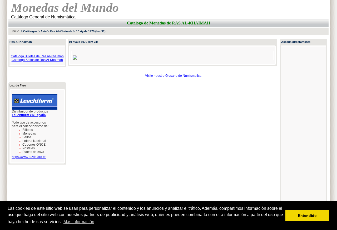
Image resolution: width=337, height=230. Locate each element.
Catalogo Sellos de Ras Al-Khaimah (37, 60)
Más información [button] (78, 221)
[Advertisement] (267, 31)
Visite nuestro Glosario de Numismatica (173, 76)
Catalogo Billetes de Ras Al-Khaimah (37, 56)
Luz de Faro (17, 85)
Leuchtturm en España (29, 115)
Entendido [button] (307, 215)
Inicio (15, 31)
